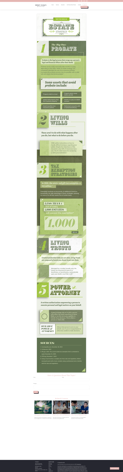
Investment (50, 464)
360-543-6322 (39, 463)
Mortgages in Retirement (41, 415)
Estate (50, 465)
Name (34, 377)
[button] (52, 5)
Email (63, 377)
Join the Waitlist (114, 468)
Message (35, 383)
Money (50, 468)
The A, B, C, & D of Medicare (61, 415)
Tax (49, 467)
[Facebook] (84, 1)
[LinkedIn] (79, 1)
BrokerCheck (79, 464)
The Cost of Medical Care (79, 415)
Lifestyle (50, 469)
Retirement (50, 463)
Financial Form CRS (62, 462)
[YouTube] (81, 1)
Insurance (50, 466)
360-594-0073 (39, 464)
